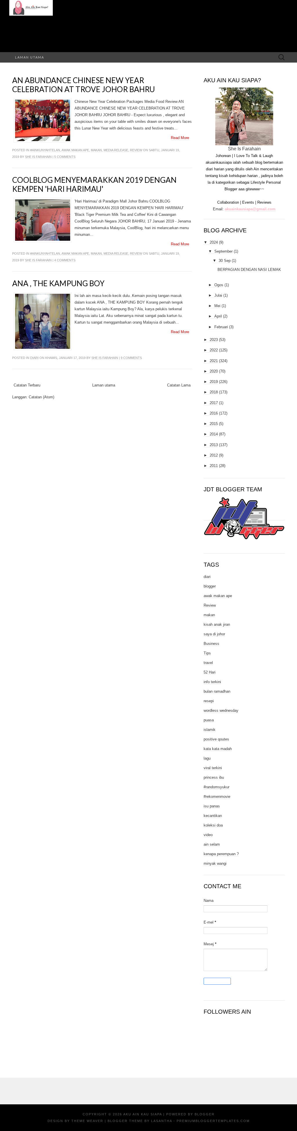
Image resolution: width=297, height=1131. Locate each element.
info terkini (212, 682)
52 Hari (209, 672)
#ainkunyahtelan (45, 150)
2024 (214, 242)
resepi (209, 701)
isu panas (212, 806)
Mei (217, 306)
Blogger (205, 1114)
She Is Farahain (38, 156)
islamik (209, 729)
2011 (214, 466)
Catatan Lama (179, 385)
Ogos (218, 285)
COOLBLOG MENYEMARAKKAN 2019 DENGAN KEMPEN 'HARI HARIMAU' (94, 184)
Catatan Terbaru (27, 385)
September (223, 251)
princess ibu (214, 777)
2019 (214, 382)
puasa (209, 720)
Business (211, 643)
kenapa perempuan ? (221, 854)
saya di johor (214, 634)
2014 (214, 434)
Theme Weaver (87, 1121)
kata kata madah (218, 749)
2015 (214, 424)
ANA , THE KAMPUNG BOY (58, 283)
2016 (214, 413)
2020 (214, 371)
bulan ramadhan (217, 691)
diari (34, 358)
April (218, 316)
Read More (180, 138)
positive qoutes (216, 739)
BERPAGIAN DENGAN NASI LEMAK (249, 269)
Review (136, 150)
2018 (214, 392)
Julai (218, 295)
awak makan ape (75, 150)
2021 (214, 361)
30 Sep (225, 260)
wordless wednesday (221, 710)
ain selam (212, 844)
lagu (207, 758)
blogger (210, 586)
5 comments (64, 156)
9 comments (131, 358)
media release (116, 150)
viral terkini (213, 768)
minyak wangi (215, 863)
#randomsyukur (216, 787)
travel (208, 663)
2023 (214, 340)
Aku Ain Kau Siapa (142, 1114)
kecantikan (213, 815)
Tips (207, 653)
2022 (214, 350)
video (208, 835)
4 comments (64, 260)
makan (96, 150)
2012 (214, 455)
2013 (214, 445)
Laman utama (29, 57)
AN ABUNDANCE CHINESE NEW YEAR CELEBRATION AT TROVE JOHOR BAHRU (83, 85)
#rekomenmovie (217, 796)
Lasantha (161, 1121)
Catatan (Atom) (41, 397)
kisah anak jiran (217, 624)
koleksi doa (213, 825)
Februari (221, 327)
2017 (214, 403)
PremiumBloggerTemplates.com (213, 1121)
